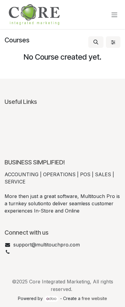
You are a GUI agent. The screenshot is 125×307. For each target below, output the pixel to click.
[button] (95, 42)
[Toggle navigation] (114, 14)
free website (94, 298)
